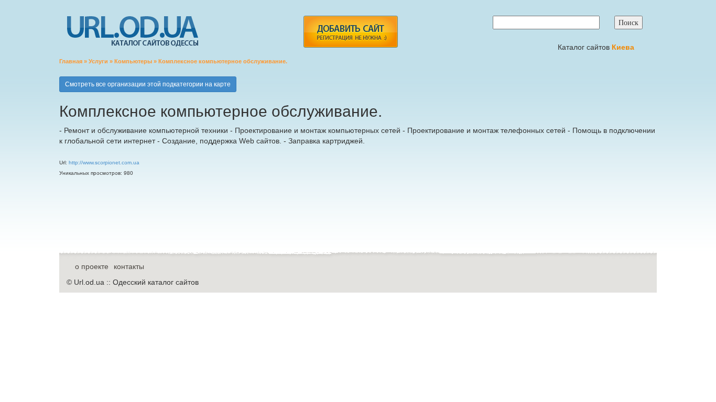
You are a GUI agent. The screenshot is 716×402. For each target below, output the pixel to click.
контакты (129, 266)
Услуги (98, 61)
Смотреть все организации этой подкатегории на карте (148, 84)
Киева (624, 47)
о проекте (92, 266)
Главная (70, 61)
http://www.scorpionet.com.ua (104, 162)
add (350, 32)
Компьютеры (133, 61)
